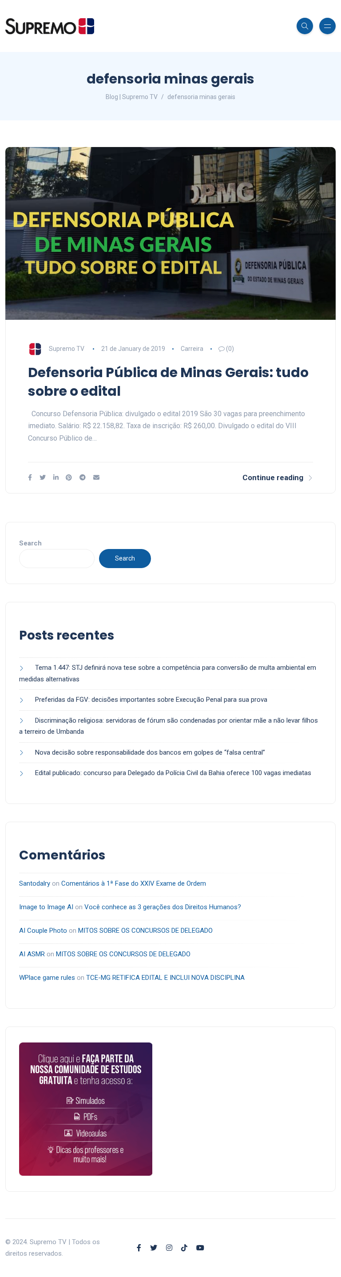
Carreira (192, 348)
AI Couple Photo (43, 931)
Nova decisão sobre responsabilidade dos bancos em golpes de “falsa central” (150, 752)
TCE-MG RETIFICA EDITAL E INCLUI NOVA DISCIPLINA (165, 978)
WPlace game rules (47, 978)
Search (30, 543)
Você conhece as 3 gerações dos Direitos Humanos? (162, 907)
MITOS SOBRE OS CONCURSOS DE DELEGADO (145, 931)
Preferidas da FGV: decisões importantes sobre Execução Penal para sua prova (151, 700)
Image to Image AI (46, 907)
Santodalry (34, 883)
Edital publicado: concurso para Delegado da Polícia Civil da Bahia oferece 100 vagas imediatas (173, 773)
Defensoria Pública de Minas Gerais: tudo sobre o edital (168, 382)
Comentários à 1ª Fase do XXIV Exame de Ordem (133, 883)
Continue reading (272, 477)
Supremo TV (66, 348)
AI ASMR (32, 954)
